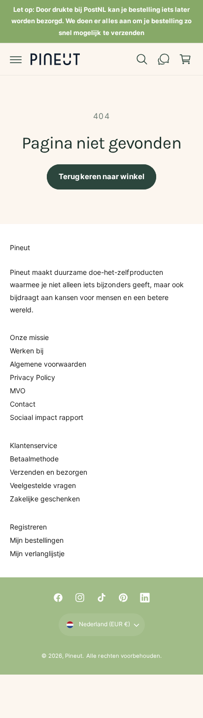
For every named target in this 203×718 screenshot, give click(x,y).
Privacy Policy (32, 377)
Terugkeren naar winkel (101, 176)
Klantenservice (33, 445)
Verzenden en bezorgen (48, 472)
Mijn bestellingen (37, 540)
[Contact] (163, 59)
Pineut (73, 655)
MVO (18, 390)
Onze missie (29, 337)
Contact (22, 404)
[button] (16, 59)
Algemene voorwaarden (48, 364)
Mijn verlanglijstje (37, 553)
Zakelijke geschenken (45, 498)
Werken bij (26, 350)
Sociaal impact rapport (46, 417)
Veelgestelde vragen (43, 485)
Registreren (28, 527)
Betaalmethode (34, 458)
